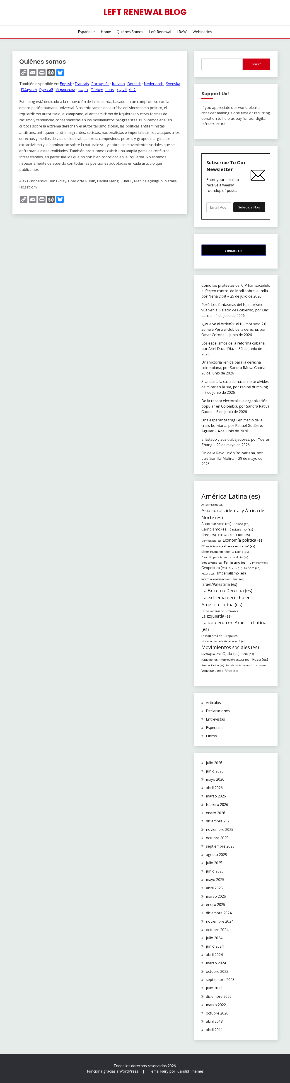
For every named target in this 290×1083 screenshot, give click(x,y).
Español (85, 31)
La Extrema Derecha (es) (226, 590)
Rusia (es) (260, 659)
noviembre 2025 (219, 829)
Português (100, 83)
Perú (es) (248, 654)
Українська (65, 89)
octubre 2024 (217, 929)
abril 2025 (214, 887)
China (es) (208, 535)
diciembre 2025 (219, 821)
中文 (132, 89)
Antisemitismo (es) (212, 504)
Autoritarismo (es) (216, 523)
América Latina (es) (230, 496)
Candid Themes (190, 1071)
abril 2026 (214, 787)
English (66, 83)
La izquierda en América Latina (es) (233, 625)
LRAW (182, 31)
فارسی (83, 89)
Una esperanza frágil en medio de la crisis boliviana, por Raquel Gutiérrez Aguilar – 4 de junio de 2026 (232, 425)
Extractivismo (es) (211, 562)
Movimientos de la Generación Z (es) (223, 641)
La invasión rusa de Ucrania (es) (219, 611)
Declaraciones (218, 710)
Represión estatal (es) (235, 660)
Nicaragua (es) (210, 654)
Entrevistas (215, 719)
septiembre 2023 (220, 979)
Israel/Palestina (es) (219, 584)
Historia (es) (208, 573)
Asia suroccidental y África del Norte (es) (233, 514)
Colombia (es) (226, 535)
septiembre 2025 (220, 846)
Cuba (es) (243, 535)
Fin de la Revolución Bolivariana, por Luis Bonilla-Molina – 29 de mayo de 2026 (232, 458)
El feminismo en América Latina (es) (225, 552)
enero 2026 (215, 812)
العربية (122, 89)
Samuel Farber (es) (212, 665)
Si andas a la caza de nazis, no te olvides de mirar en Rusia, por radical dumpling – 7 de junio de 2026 (235, 387)
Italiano (118, 83)
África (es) (231, 671)
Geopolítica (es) (214, 567)
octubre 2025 (217, 837)
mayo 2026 (215, 779)
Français (82, 83)
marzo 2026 (216, 796)
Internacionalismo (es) (216, 579)
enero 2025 (215, 904)
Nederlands (154, 83)
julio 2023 (214, 987)
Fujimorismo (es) (258, 562)
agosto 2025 (216, 854)
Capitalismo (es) (241, 529)
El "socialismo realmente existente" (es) (228, 546)
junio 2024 (215, 946)
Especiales (214, 727)
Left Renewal (160, 31)
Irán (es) (238, 579)
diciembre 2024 (219, 912)
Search (256, 64)
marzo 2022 (216, 1004)
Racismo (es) (209, 660)
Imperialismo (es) (231, 573)
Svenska (173, 83)
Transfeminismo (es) (237, 665)
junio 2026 (215, 771)
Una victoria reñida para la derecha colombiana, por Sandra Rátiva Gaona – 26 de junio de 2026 (234, 368)
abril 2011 (214, 1029)
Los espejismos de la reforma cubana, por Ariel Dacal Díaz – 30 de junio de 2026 (233, 349)
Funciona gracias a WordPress (113, 1071)
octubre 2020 (217, 1013)
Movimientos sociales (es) (230, 647)
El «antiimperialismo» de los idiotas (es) (224, 557)
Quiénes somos (130, 31)
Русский (46, 89)
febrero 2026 (217, 804)
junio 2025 (215, 871)
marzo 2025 (216, 896)
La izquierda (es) (216, 616)
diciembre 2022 (219, 996)
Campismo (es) (214, 529)
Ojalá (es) (230, 653)
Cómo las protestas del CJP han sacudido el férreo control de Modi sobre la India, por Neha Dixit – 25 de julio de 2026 (235, 291)
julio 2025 (214, 862)
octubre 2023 (217, 971)
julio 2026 (214, 762)
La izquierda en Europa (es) (219, 636)
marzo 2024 (216, 963)
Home (106, 31)
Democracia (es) (211, 540)
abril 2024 (214, 954)
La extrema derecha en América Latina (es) (226, 601)
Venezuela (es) (212, 670)
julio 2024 (214, 937)
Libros (211, 735)
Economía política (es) (243, 540)
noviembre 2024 (219, 921)
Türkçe (97, 89)
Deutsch (134, 83)
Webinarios (202, 31)
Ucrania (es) (259, 665)
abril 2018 (214, 1021)
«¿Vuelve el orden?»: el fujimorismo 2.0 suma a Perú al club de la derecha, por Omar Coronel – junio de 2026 (233, 329)
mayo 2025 (215, 879)
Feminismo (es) (235, 562)
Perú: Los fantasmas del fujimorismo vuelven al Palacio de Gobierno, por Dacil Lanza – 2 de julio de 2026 (235, 310)
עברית (109, 89)
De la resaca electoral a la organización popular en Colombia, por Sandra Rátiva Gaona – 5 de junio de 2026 (235, 406)
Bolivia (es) (241, 524)
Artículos (213, 702)
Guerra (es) (235, 568)
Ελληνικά (29, 89)
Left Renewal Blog (145, 12)
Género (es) (252, 568)
